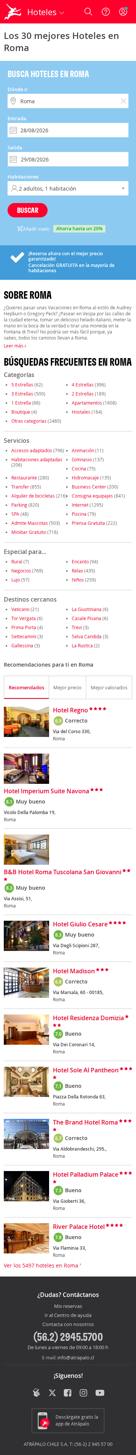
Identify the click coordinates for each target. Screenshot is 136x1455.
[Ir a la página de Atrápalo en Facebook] (68, 1393)
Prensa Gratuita (88, 523)
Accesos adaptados (31, 450)
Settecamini (23, 636)
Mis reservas (68, 1306)
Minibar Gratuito (28, 532)
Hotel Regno (70, 710)
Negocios (21, 571)
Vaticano (20, 609)
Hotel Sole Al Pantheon (86, 1070)
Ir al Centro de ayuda (68, 1315)
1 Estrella (21, 403)
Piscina (79, 514)
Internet (80, 505)
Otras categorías (28, 421)
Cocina (79, 468)
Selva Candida (87, 636)
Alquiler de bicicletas (33, 496)
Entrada (17, 118)
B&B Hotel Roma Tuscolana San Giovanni (62, 872)
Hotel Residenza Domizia (88, 1018)
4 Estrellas (83, 385)
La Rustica (82, 645)
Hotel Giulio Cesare (80, 924)
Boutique (20, 412)
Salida (15, 147)
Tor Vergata (23, 618)
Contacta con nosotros (68, 1325)
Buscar (27, 210)
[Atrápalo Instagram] (84, 1393)
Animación (83, 450)
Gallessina (22, 645)
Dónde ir (18, 89)
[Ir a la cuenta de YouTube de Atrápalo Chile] (100, 1393)
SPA (15, 514)
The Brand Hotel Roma (85, 1122)
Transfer (20, 487)
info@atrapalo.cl (75, 1357)
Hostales (81, 412)
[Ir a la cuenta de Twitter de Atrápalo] (52, 1393)
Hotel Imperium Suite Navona (46, 791)
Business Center (89, 487)
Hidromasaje (85, 478)
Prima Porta (23, 627)
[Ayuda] (105, 11)
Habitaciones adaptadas (36, 459)
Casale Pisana (86, 618)
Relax (77, 571)
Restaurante (24, 478)
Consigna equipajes (92, 496)
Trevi (77, 627)
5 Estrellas (22, 385)
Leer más (14, 346)
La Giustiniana (87, 609)
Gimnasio (82, 459)
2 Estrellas (83, 394)
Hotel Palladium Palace (85, 1175)
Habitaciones (23, 176)
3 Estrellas (22, 394)
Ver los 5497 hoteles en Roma (42, 1265)
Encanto (80, 561)
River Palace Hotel (79, 1227)
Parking (19, 505)
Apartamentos (87, 403)
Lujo (15, 580)
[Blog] (36, 1392)
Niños (78, 580)
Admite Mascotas (29, 523)
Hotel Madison (74, 971)
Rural (16, 561)
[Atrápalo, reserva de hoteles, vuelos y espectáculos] (13, 11)
